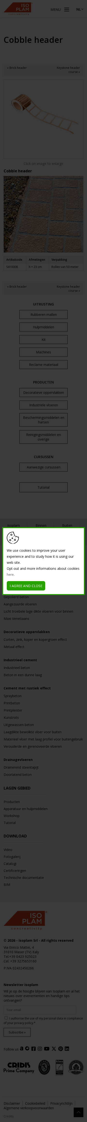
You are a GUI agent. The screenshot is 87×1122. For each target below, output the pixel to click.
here (10, 574)
